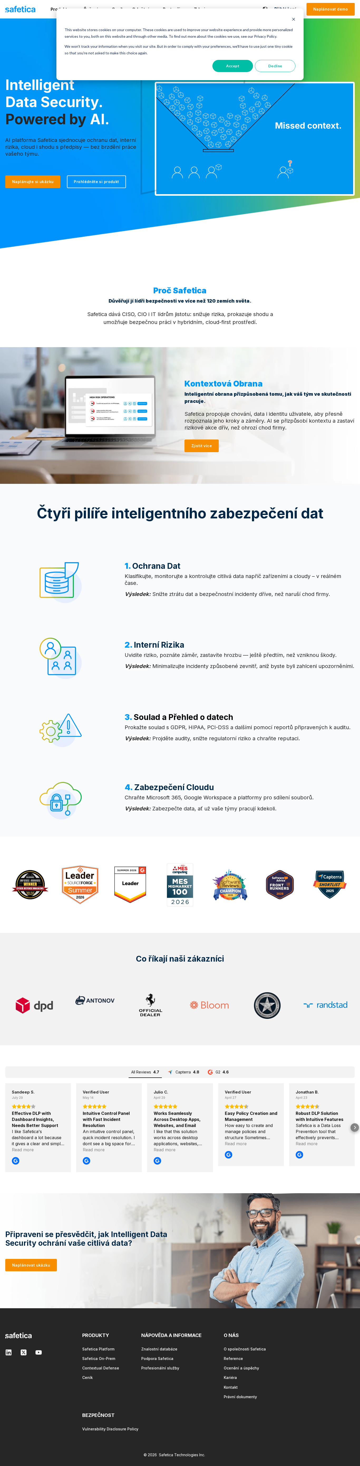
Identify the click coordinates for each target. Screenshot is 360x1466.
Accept (232, 66)
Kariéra (230, 1377)
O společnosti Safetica (245, 1349)
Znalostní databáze (159, 1349)
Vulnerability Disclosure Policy (110, 1429)
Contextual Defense (100, 1368)
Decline (275, 66)
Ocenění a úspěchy (241, 1368)
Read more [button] (23, 1149)
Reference (233, 1358)
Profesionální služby (160, 1368)
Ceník (87, 1377)
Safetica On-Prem (98, 1358)
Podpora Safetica (157, 1358)
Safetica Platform (98, 1349)
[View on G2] (15, 1161)
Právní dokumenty (240, 1397)
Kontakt (231, 1387)
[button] (5, 1127)
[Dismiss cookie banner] (293, 20)
